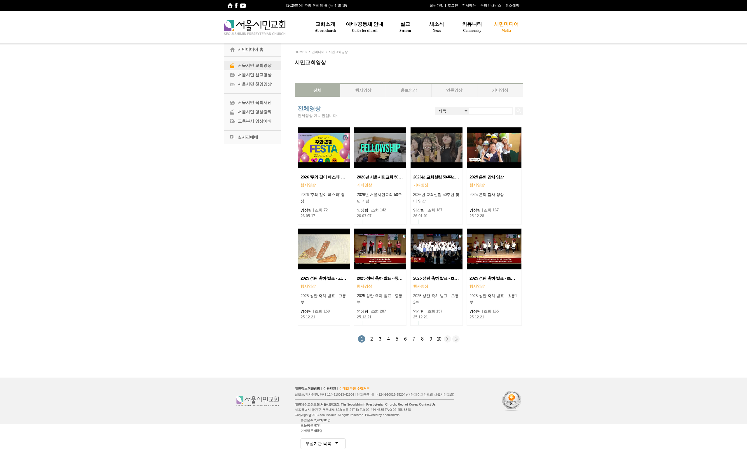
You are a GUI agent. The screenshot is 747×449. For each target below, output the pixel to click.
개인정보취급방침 (307, 388)
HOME (299, 52)
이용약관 (329, 388)
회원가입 (437, 5)
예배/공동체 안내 (364, 27)
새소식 (436, 27)
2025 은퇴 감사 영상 (487, 177)
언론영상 (454, 90)
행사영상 (363, 90)
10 (439, 338)
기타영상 (500, 90)
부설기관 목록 (319, 443)
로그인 (453, 5)
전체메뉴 (469, 5)
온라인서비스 (490, 5)
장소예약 (512, 5)
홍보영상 (409, 90)
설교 (405, 27)
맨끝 (456, 339)
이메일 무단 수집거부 (354, 388)
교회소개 (325, 27)
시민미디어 (506, 27)
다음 (447, 339)
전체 (317, 90)
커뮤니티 (472, 27)
